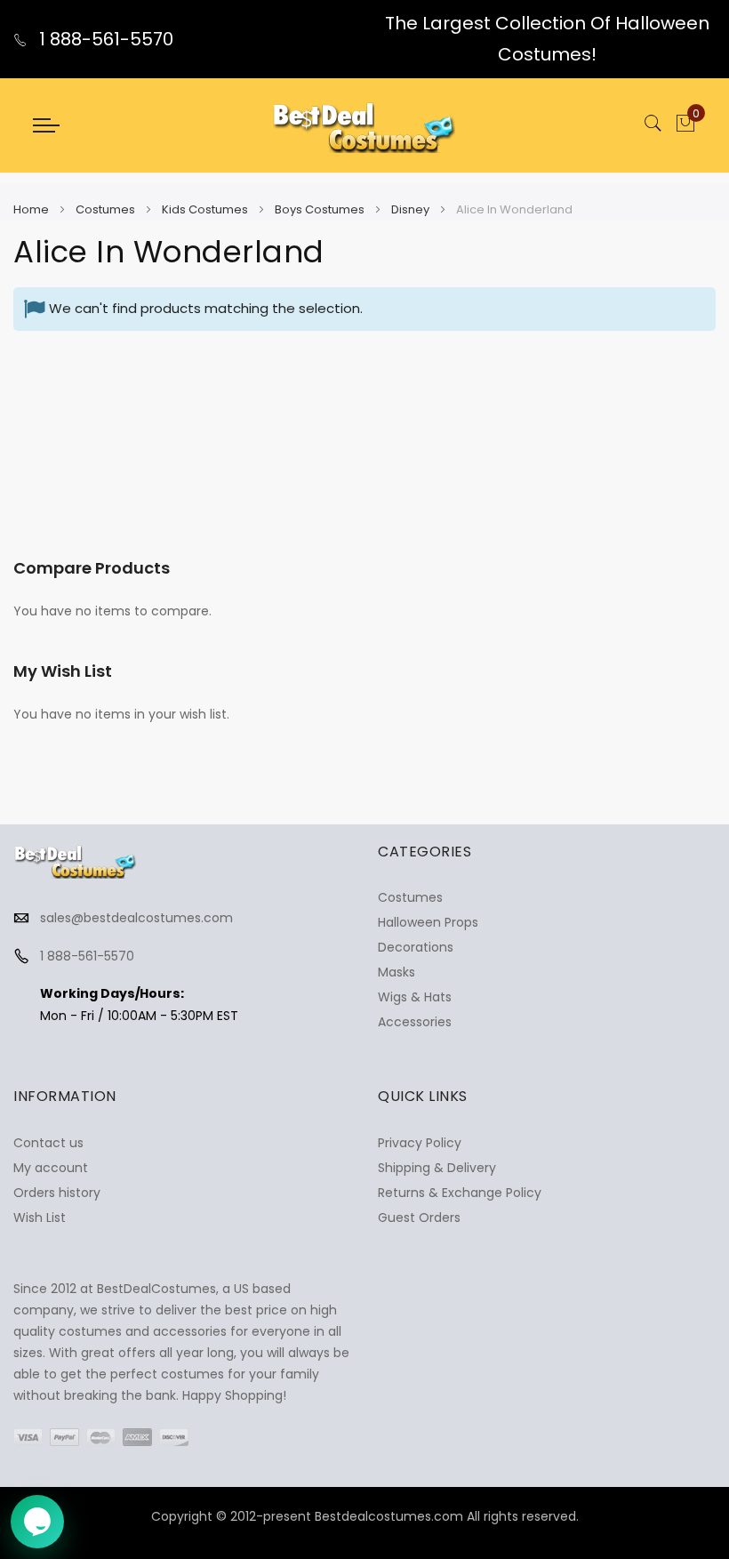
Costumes (107, 209)
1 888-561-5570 (104, 39)
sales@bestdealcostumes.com (136, 918)
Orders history (56, 1192)
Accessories (415, 1022)
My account (50, 1168)
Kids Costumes (206, 209)
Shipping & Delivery (437, 1168)
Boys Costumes (321, 209)
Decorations (415, 947)
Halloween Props (428, 922)
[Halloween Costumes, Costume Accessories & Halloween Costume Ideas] (364, 125)
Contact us (48, 1143)
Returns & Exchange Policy (459, 1192)
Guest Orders (419, 1217)
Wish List (39, 1217)
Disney (411, 209)
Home (32, 209)
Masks (396, 972)
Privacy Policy (419, 1143)
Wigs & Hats (415, 997)
